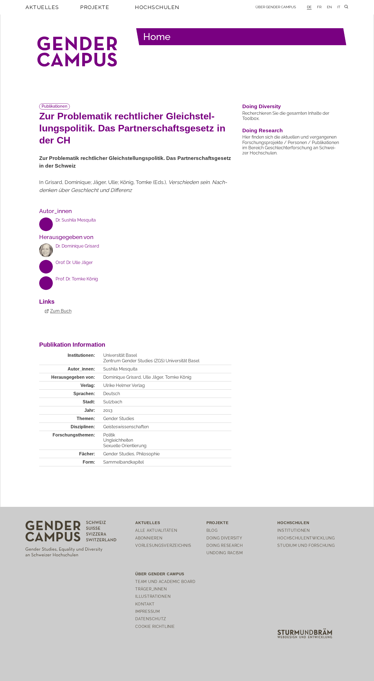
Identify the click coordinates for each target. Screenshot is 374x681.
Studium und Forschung (306, 545)
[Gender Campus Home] (77, 51)
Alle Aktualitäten (156, 530)
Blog (212, 530)
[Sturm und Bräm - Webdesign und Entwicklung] (304, 633)
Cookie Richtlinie (155, 626)
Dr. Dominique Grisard (77, 246)
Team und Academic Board (165, 581)
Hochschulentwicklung (306, 538)
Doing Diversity (261, 106)
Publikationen (54, 106)
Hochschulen (157, 7)
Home (157, 36)
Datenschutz (150, 618)
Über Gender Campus (275, 7)
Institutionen (293, 530)
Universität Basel (120, 355)
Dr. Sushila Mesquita (76, 220)
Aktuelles (42, 7)
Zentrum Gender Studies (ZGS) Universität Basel (151, 360)
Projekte (94, 7)
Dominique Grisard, (123, 377)
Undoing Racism (224, 552)
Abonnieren (148, 538)
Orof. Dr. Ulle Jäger (74, 262)
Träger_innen (151, 589)
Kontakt (144, 604)
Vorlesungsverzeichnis (163, 545)
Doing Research (262, 130)
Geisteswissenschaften (126, 426)
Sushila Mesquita (120, 369)
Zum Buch (60, 311)
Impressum (147, 611)
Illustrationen (153, 596)
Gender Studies (118, 418)
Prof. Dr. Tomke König (77, 278)
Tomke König (178, 377)
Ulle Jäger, (154, 377)
